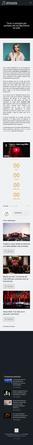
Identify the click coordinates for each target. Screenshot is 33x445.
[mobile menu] (30, 2)
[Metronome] (9, 2)
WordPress (23, 436)
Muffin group (18, 434)
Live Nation (22, 129)
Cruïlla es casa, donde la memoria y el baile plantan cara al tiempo (16, 245)
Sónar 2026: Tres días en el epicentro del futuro (14, 313)
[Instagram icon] (19, 438)
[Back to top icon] (16, 430)
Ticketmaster (7, 131)
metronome (18, 213)
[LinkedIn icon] (17, 438)
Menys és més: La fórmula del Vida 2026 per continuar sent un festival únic (15, 279)
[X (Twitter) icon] (15, 438)
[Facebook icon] (13, 438)
